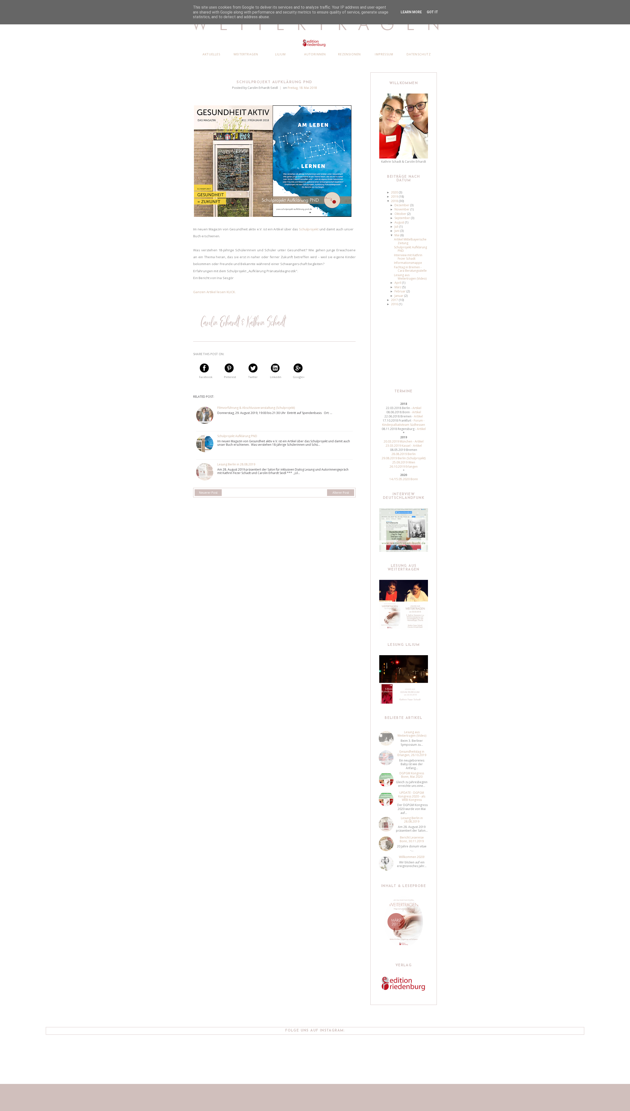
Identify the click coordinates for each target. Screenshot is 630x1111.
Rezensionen (349, 54)
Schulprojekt (308, 229)
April (398, 283)
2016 (395, 304)
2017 (395, 300)
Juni (397, 231)
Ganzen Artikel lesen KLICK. (214, 292)
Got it (432, 12)
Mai (397, 235)
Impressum (384, 54)
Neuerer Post (208, 493)
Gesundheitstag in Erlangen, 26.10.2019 (411, 753)
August (399, 222)
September (402, 218)
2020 (395, 192)
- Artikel (415, 412)
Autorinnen (315, 54)
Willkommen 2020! (412, 857)
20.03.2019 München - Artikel (404, 441)
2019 (395, 196)
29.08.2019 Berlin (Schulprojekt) (403, 458)
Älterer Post (340, 493)
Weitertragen (246, 54)
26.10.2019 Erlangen (404, 466)
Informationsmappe (408, 263)
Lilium (280, 54)
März (398, 287)
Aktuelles (211, 54)
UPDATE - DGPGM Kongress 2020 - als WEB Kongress (411, 796)
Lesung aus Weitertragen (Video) (410, 277)
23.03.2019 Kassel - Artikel (404, 446)
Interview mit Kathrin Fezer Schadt (408, 257)
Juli (396, 226)
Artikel (416, 408)
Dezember (402, 205)
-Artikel (417, 416)
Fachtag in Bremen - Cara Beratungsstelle (410, 269)
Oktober (400, 214)
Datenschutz (419, 54)
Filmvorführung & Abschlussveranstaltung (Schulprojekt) (256, 408)
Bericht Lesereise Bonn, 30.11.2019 (412, 839)
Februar (400, 291)
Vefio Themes (344, 1096)
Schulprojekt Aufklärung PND (237, 436)
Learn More (411, 12)
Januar (399, 296)
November (402, 209)
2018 (395, 201)
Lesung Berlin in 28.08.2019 (236, 464)
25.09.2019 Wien (403, 462)
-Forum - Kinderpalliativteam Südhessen (403, 422)
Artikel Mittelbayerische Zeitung (410, 241)
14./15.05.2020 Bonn (403, 479)
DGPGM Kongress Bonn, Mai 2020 (411, 775)
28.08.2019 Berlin (404, 454)
